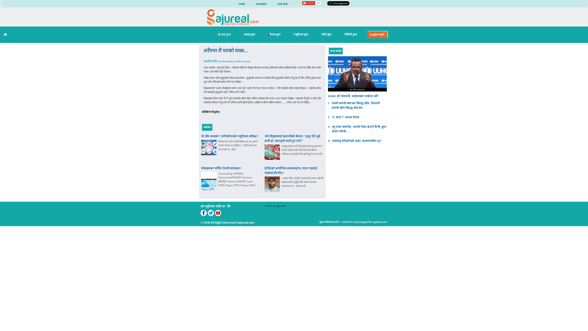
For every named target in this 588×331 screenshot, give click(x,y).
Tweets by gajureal (275, 206)
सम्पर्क (242, 4)
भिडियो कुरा (351, 34)
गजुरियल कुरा (301, 34)
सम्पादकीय (261, 4)
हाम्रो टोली (283, 4)
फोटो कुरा (326, 34)
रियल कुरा (275, 34)
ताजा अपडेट (335, 51)
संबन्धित (207, 127)
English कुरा (377, 34)
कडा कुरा (226, 34)
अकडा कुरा (249, 34)
